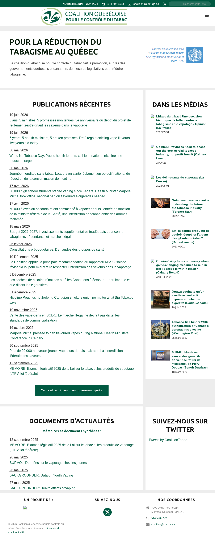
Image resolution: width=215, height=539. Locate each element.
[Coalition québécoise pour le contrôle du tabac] (83, 16)
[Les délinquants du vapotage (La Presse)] (180, 182)
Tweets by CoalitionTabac (168, 440)
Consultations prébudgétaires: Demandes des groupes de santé (56, 249)
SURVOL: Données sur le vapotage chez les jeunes (48, 463)
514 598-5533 (116, 3)
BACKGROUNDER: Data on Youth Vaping (41, 475)
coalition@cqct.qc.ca (146, 3)
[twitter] (107, 512)
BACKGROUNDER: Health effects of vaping (42, 488)
